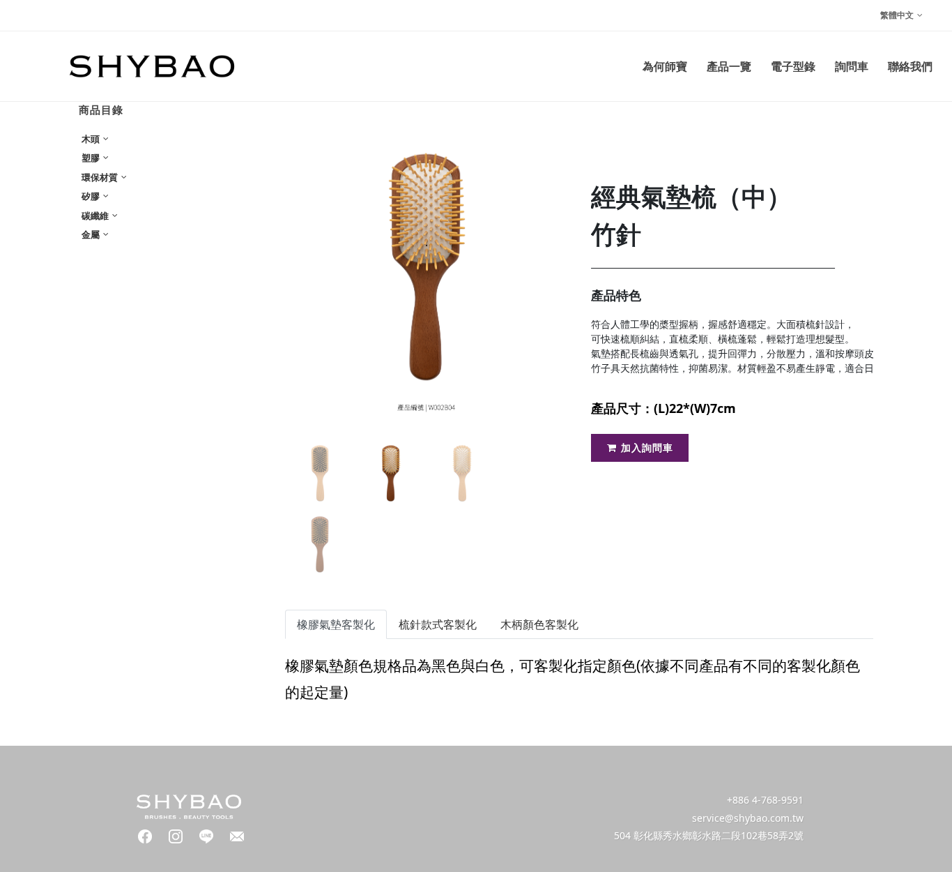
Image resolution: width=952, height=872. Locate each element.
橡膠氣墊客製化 (336, 624)
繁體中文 (897, 15)
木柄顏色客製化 (539, 624)
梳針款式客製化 (438, 624)
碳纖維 (96, 215)
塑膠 (92, 157)
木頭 (92, 138)
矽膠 (92, 196)
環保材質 (101, 177)
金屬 (92, 234)
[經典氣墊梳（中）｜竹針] (427, 266)
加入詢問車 (647, 447)
